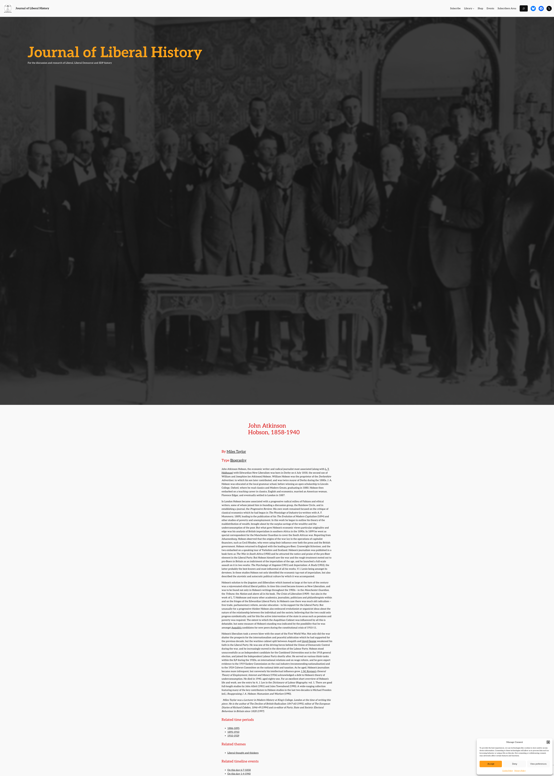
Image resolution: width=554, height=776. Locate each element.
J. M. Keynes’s (308, 671)
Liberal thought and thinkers (243, 753)
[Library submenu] (473, 8)
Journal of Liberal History (32, 8)
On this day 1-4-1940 (239, 773)
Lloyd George (309, 641)
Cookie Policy (507, 771)
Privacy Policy (520, 771)
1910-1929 (233, 735)
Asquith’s (236, 627)
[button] (548, 742)
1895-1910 (233, 732)
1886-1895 (233, 728)
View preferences (538, 764)
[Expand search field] (524, 8)
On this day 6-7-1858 (239, 770)
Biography (238, 460)
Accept (490, 764)
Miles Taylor (236, 452)
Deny (514, 764)
